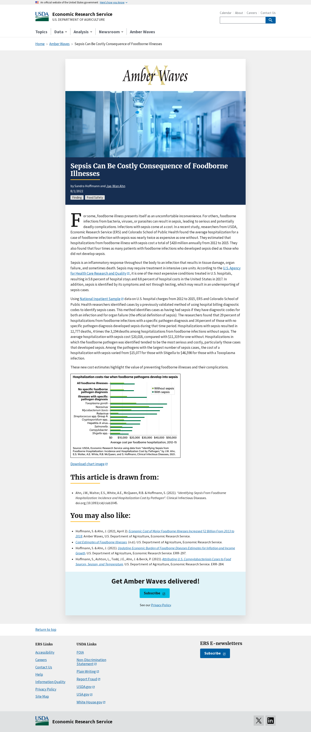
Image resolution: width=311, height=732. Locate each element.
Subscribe (152, 593)
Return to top (45, 629)
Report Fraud (87, 679)
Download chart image (87, 464)
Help (39, 674)
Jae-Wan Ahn (115, 186)
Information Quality (50, 681)
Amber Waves (142, 31)
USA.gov (83, 694)
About (239, 12)
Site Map (42, 696)
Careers (252, 12)
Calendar (225, 12)
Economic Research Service (82, 14)
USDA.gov (84, 686)
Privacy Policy (161, 605)
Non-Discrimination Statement (91, 661)
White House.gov (89, 702)
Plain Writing (86, 671)
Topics (41, 31)
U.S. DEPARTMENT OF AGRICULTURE (78, 20)
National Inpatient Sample (100, 298)
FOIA (80, 652)
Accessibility (44, 652)
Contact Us (268, 12)
